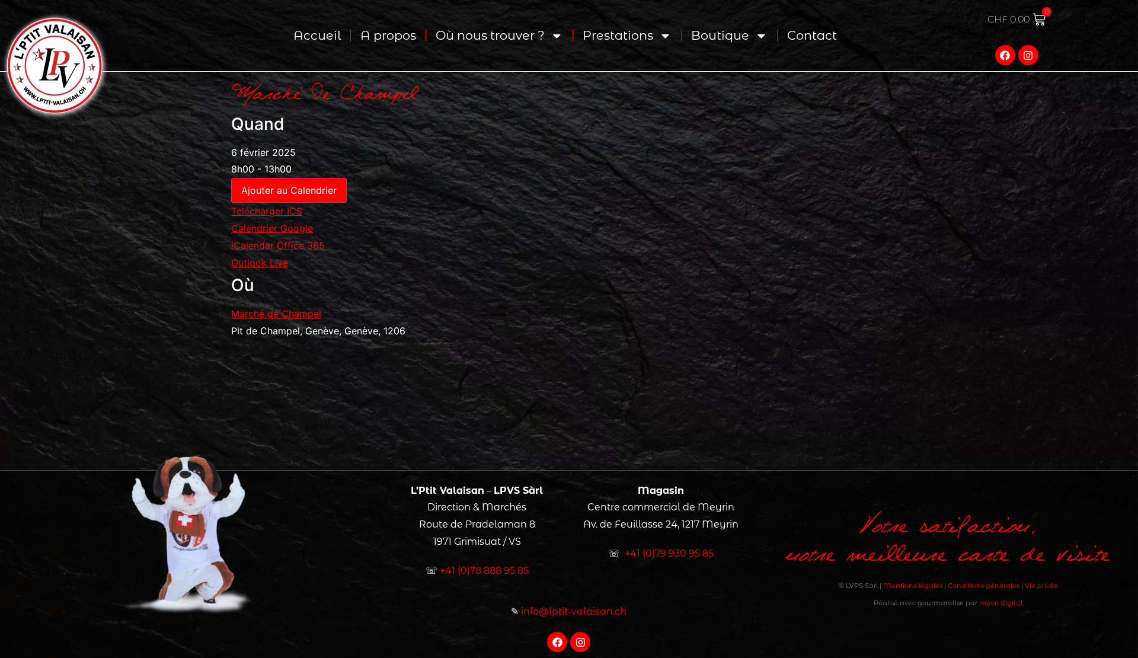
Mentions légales (912, 586)
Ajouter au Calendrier (289, 190)
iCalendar (252, 245)
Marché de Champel (276, 314)
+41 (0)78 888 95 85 (484, 570)
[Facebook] (1005, 55)
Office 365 (301, 245)
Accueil (317, 35)
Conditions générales (983, 586)
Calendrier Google (272, 228)
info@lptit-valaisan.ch (573, 611)
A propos (388, 35)
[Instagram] (1028, 55)
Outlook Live (259, 263)
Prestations (618, 35)
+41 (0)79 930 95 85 (669, 553)
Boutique (720, 35)
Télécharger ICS (266, 211)
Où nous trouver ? (490, 35)
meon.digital (1000, 603)
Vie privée (1041, 586)
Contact (812, 35)
